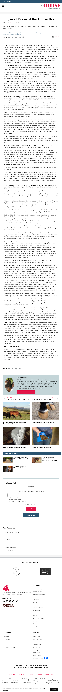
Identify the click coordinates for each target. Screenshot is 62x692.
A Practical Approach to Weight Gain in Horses (19, 467)
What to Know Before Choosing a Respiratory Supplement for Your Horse (49, 459)
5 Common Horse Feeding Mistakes (42, 447)
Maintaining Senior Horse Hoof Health (43, 422)
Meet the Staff (36, 636)
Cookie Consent (37, 655)
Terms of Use (36, 642)
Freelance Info (7, 642)
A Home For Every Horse (39, 589)
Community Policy (37, 644)
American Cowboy (37, 591)
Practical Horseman (38, 613)
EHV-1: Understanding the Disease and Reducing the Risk (21, 458)
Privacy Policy (36, 652)
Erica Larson (22, 377)
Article (9, 33)
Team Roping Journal (38, 618)
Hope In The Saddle (38, 607)
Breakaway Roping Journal (39, 597)
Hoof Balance (45, 33)
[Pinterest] (10, 601)
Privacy (31, 674)
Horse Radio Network (9, 647)
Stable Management (38, 615)
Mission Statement (37, 639)
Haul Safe (35, 605)
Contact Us (7, 639)
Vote (31, 509)
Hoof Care (52, 33)
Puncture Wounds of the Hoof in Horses (14, 447)
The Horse (35, 621)
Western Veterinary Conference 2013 (12, 34)
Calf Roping (36, 599)
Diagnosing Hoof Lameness (19, 33)
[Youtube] (4, 601)
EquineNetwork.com (45, 674)
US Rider (35, 623)
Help (5, 644)
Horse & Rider (36, 610)
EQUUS (35, 602)
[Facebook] (13, 601)
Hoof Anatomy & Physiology (34, 33)
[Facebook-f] (2, 1)
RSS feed (12, 674)
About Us (6, 636)
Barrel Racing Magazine (39, 594)
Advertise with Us (37, 647)
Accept (54, 689)
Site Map (22, 674)
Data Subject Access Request (40, 650)
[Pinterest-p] (6, 1)
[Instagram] (8, 1)
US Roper (35, 626)
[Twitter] (4, 1)
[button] (9, 37)
